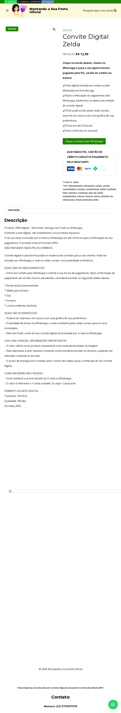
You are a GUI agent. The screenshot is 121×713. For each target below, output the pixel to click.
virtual (78, 199)
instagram (83, 192)
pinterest (105, 196)
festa (65, 192)
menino (89, 196)
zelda (67, 30)
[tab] (14, 210)
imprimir (73, 192)
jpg (95, 192)
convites (81, 189)
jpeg (91, 192)
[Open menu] (7, 10)
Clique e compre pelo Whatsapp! (84, 141)
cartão (98, 185)
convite (106, 185)
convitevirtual (92, 189)
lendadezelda (69, 196)
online (97, 196)
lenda (100, 192)
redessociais (69, 199)
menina (80, 196)
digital (103, 189)
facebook (111, 189)
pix (111, 196)
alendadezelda (75, 185)
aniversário (89, 185)
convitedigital (69, 189)
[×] (113, 704)
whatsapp (87, 199)
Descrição (14, 209)
